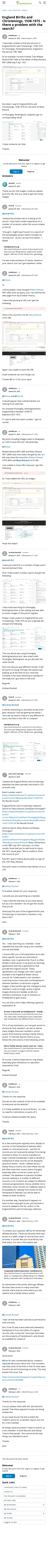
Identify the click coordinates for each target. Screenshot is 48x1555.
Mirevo (7, 280)
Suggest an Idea (10, 1522)
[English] (24, 2)
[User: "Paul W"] (4, 207)
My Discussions (10, 1509)
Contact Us (8, 1491)
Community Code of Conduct (15, 1487)
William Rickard (36, 289)
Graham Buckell (15, 552)
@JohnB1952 (8, 213)
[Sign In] (44, 2)
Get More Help (10, 1500)
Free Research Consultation (15, 1496)
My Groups (8, 1518)
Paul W (11, 206)
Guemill (12, 183)
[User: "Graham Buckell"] (4, 553)
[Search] (40, 2)
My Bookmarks (24, 1505)
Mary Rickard (35, 315)
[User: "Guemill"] (4, 184)
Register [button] (30, 171)
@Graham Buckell (10, 705)
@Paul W (30, 1230)
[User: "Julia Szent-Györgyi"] (4, 775)
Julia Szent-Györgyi (16, 774)
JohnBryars (13, 35)
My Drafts (24, 1513)
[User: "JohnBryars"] (4, 36)
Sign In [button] (16, 171)
